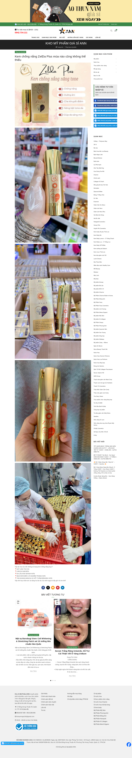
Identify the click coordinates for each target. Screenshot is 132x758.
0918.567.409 (21, 24)
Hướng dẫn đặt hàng (75, 37)
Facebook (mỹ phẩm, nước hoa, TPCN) (107, 105)
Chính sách (97, 178)
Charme (96, 174)
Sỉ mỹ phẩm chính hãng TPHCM (77, 699)
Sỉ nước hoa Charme (100, 702)
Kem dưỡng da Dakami (100, 248)
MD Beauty (97, 268)
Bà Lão (96, 148)
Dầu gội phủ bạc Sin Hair (101, 185)
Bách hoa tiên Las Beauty (101, 151)
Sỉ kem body (98, 707)
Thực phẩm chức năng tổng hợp (103, 399)
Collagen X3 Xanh (99, 181)
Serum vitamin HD (99, 372)
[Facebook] (43, 587)
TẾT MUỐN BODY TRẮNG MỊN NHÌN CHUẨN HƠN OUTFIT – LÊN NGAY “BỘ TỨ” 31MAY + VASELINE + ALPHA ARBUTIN (105, 449)
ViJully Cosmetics (99, 428)
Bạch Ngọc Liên (98, 154)
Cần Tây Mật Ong (99, 168)
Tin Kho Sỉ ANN (98, 403)
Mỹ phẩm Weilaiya (99, 339)
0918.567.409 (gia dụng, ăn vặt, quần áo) (107, 110)
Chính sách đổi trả (47, 699)
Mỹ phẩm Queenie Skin (100, 329)
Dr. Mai (96, 198)
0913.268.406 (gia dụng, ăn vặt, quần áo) (107, 115)
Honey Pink (97, 225)
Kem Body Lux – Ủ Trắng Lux (102, 242)
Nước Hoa (96, 352)
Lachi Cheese (97, 258)
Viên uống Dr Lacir (99, 419)
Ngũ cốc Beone (98, 346)
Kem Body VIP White (99, 245)
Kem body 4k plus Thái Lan (101, 231)
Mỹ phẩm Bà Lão (98, 285)
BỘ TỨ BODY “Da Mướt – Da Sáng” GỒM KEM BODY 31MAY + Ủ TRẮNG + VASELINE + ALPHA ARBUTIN (105, 457)
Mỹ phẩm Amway (98, 282)
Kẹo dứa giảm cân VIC (100, 255)
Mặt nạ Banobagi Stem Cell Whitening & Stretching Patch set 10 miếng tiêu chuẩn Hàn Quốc (33, 641)
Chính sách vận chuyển (48, 702)
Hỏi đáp (69, 696)
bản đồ (26, 709)
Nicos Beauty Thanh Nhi (100, 349)
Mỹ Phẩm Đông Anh (99, 299)
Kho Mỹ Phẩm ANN (103, 24)
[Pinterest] (58, 587)
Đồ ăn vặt (96, 72)
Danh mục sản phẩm (49, 37)
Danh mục (114, 24)
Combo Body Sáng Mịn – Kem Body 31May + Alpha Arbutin (104, 477)
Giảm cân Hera (98, 208)
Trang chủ (35, 37)
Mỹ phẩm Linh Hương (100, 309)
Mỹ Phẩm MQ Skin (100, 710)
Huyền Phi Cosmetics (100, 228)
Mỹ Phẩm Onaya (98, 322)
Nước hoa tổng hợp (99, 362)
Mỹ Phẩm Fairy (98, 302)
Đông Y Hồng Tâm (99, 195)
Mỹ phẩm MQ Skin (99, 315)
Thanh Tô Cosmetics (100, 386)
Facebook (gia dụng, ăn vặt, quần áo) (107, 100)
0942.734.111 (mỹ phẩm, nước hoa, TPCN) (107, 120)
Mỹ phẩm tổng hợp (99, 336)
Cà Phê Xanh (97, 164)
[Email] (53, 587)
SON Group (97, 376)
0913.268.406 (32, 24)
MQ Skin (96, 279)
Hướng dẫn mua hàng (74, 693)
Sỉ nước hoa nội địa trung (102, 704)
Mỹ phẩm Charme (99, 292)
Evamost (96, 201)
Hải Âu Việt (97, 218)
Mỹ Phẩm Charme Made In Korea (103, 295)
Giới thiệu (44, 693)
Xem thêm (33, 671)
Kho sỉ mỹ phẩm (67, 747)
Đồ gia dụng (97, 69)
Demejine (96, 188)
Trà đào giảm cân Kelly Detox (102, 413)
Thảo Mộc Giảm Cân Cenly (101, 389)
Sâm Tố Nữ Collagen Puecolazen (103, 369)
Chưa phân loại (98, 79)
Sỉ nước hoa (98, 696)
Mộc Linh (96, 275)
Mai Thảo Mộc (98, 262)
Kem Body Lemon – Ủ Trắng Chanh (104, 238)
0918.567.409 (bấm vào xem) (13, 743)
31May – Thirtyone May (100, 141)
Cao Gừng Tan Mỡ (99, 171)
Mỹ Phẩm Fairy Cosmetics (101, 305)
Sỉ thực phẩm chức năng (101, 699)
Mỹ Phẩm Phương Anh (100, 325)
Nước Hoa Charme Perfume (102, 356)
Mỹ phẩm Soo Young (100, 332)
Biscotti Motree (98, 158)
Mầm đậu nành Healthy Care (102, 265)
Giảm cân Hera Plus (99, 211)
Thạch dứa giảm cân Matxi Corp (103, 379)
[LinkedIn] (62, 587)
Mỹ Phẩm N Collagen (100, 721)
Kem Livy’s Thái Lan (99, 252)
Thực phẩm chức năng (100, 65)
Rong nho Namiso (99, 366)
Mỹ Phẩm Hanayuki (100, 718)
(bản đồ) (70, 24)
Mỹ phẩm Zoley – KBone (101, 342)
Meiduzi (96, 272)
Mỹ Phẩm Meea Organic (100, 312)
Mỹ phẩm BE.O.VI (99, 289)
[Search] (111, 30)
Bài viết (62, 37)
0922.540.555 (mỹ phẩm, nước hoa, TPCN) (107, 125)
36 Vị (95, 144)
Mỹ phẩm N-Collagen (100, 319)
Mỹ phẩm (96, 59)
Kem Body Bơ (97, 235)
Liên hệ (97, 37)
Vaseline (96, 416)
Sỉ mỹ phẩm (97, 693)
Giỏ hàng (89, 37)
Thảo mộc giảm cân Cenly (101, 393)
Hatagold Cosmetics (99, 221)
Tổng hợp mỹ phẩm (70, 47)
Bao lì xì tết (97, 75)
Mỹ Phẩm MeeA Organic (101, 724)
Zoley (95, 435)
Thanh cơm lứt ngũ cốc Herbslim (103, 383)
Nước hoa (96, 62)
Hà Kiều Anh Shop (99, 215)
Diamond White (98, 191)
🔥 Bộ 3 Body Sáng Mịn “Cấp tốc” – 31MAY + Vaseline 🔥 (104, 463)
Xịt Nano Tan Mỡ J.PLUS (101, 432)
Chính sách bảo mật (47, 704)
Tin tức (43, 710)
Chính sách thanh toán (48, 696)
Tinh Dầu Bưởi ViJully (100, 406)
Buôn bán (96, 161)
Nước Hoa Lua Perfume (100, 359)
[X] (48, 587)
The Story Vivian (98, 396)
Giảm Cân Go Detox (99, 205)
